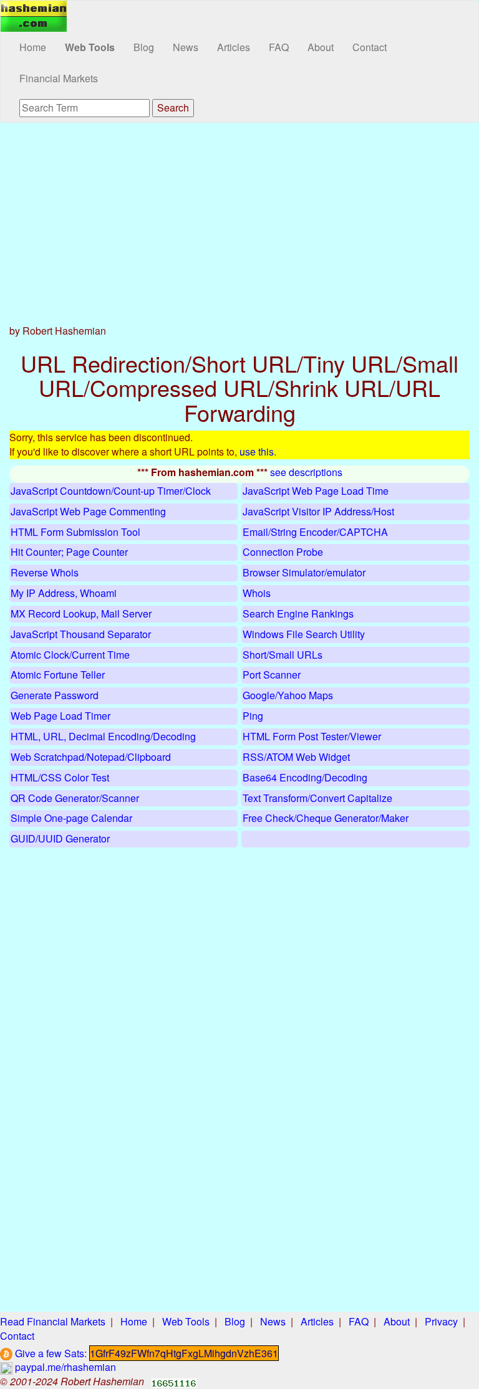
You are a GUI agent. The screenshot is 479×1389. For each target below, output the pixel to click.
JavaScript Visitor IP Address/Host (318, 511)
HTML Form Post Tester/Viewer (312, 736)
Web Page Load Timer (60, 716)
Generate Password (55, 695)
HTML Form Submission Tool (75, 532)
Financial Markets (58, 78)
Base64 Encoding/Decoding (305, 777)
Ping (253, 716)
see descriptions (306, 472)
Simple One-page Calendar (71, 818)
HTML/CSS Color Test (60, 777)
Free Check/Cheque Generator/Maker (326, 818)
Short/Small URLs (282, 654)
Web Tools (90, 47)
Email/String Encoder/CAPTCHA (315, 532)
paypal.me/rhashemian (64, 1367)
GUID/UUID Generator (60, 838)
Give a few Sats (48, 1353)
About (320, 47)
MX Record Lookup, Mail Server (81, 613)
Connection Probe (283, 552)
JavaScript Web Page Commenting (88, 511)
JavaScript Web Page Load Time (316, 491)
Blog (143, 47)
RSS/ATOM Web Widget (296, 757)
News (185, 47)
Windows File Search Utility (304, 634)
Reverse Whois (45, 572)
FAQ (279, 47)
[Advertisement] (239, 222)
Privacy (441, 1321)
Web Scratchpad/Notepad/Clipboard (91, 757)
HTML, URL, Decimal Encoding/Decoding (103, 736)
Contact (369, 47)
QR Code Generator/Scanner (75, 798)
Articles (233, 47)
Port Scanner (272, 674)
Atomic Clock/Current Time (70, 654)
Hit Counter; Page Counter (69, 552)
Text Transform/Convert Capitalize (317, 798)
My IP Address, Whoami (64, 593)
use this (257, 451)
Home (32, 47)
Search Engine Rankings (298, 613)
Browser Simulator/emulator (304, 572)
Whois (257, 593)
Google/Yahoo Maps (288, 695)
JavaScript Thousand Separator (81, 634)
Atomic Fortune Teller (58, 674)
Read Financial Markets (52, 1321)
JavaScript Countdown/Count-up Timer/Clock (111, 491)
